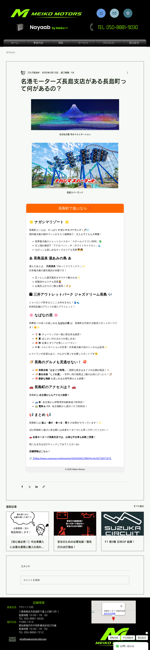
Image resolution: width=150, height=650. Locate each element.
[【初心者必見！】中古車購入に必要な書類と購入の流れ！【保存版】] (27, 524)
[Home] (101, 13)
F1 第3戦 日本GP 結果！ (120, 541)
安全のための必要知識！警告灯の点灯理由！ (74, 544)
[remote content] (75, 338)
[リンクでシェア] (43, 486)
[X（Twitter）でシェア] (29, 486)
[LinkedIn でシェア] (36, 486)
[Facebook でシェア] (22, 486)
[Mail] (114, 13)
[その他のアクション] (127, 72)
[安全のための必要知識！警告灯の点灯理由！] (75, 524)
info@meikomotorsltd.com (33, 639)
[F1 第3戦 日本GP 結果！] (122, 524)
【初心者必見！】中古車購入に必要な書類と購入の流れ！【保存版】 (27, 545)
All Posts (10, 52)
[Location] (127, 13)
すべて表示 (139, 506)
